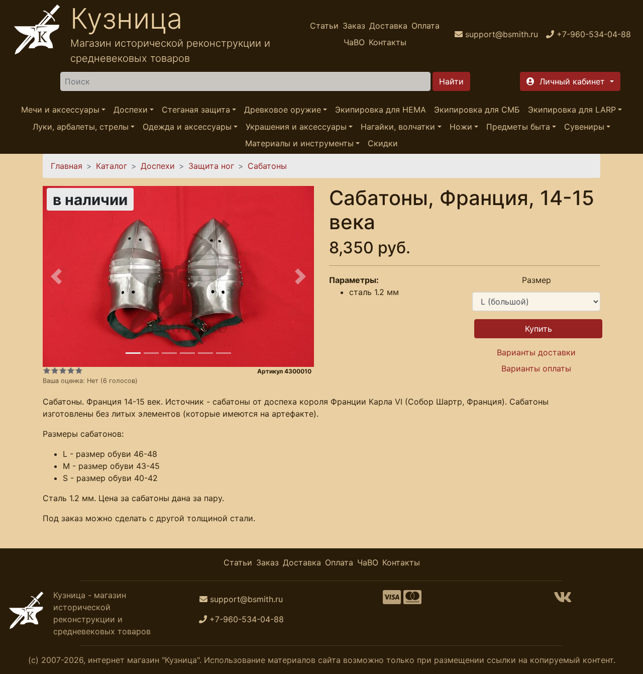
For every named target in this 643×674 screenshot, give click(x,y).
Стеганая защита (196, 110)
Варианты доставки (536, 352)
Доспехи (131, 110)
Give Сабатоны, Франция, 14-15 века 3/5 (63, 370)
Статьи (324, 26)
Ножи (461, 127)
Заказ (354, 26)
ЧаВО (354, 42)
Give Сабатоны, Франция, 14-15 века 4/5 (71, 370)
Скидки (383, 143)
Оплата (425, 26)
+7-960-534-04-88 (246, 619)
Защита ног (211, 166)
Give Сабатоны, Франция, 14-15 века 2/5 (55, 370)
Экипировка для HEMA (380, 110)
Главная (66, 166)
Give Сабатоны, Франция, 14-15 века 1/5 (47, 370)
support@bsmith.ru (246, 599)
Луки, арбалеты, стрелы (81, 127)
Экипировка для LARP (572, 110)
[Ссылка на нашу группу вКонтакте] (563, 600)
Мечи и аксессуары (60, 110)
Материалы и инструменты (299, 143)
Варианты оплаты (536, 368)
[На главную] (37, 34)
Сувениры (584, 127)
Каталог (111, 166)
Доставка (388, 26)
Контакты (387, 42)
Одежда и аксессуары (187, 127)
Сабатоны (267, 166)
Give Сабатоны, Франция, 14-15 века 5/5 (79, 370)
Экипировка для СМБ (477, 110)
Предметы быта (518, 127)
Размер (536, 280)
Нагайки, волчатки (398, 127)
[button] (570, 81)
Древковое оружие (282, 110)
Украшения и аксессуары (296, 127)
